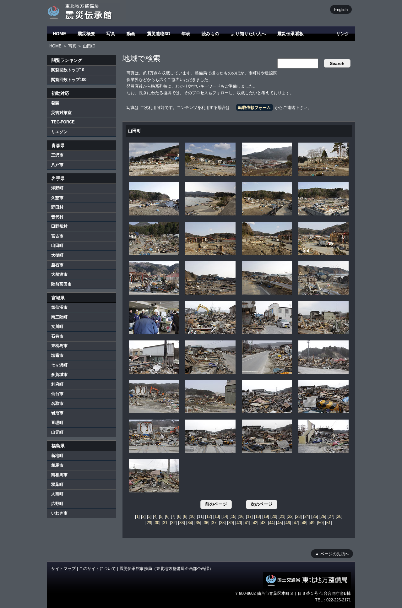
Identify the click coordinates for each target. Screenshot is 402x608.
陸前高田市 (61, 284)
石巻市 (57, 336)
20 (274, 516)
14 (225, 516)
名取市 (57, 403)
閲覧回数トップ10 (67, 70)
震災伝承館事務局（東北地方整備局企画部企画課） (166, 568)
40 (238, 522)
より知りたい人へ (248, 33)
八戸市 (57, 164)
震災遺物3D (158, 33)
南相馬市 (59, 474)
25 (314, 516)
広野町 (57, 503)
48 (304, 522)
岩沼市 (57, 412)
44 (271, 522)
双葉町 (57, 484)
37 (214, 522)
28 (339, 516)
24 (306, 516)
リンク (342, 33)
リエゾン (59, 131)
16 (241, 516)
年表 (186, 33)
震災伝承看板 (290, 33)
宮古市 (57, 236)
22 (290, 516)
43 (263, 522)
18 (257, 516)
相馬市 (57, 465)
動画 (131, 33)
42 (255, 522)
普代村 (57, 216)
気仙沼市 (59, 307)
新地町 (57, 455)
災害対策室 (61, 112)
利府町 (57, 384)
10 (192, 516)
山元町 (57, 432)
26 (323, 516)
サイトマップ (63, 568)
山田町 (57, 245)
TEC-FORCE (63, 122)
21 (282, 516)
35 (198, 522)
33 (181, 522)
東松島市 (59, 345)
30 (157, 522)
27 (331, 516)
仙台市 (57, 393)
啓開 (55, 102)
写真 (110, 33)
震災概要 (86, 33)
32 (173, 522)
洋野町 (57, 188)
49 (312, 522)
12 (208, 516)
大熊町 (57, 493)
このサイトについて (97, 568)
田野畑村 (59, 226)
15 (233, 516)
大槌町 (57, 255)
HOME (59, 33)
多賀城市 (59, 374)
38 (222, 522)
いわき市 (59, 513)
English (341, 9)
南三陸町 (59, 317)
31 (165, 522)
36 (206, 522)
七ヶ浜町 (59, 365)
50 (320, 522)
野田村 (57, 207)
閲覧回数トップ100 (68, 79)
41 (247, 522)
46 (287, 522)
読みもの (210, 33)
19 (265, 516)
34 (189, 522)
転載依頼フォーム (254, 107)
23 (298, 516)
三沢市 (57, 155)
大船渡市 (59, 274)
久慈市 (57, 197)
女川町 (57, 326)
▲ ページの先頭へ (332, 553)
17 (249, 516)
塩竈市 (57, 355)
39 (230, 522)
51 (328, 522)
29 (149, 522)
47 (296, 522)
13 (217, 516)
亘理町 (57, 422)
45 (279, 522)
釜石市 (57, 265)
